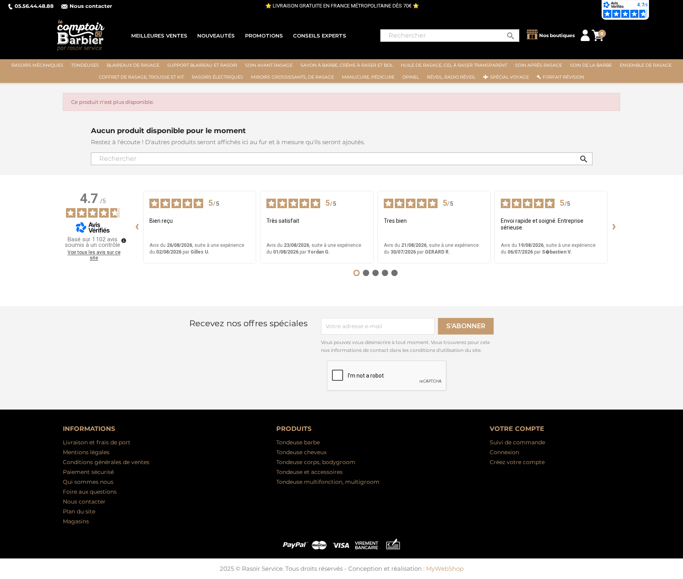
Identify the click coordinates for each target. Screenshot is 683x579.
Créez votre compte (517, 462)
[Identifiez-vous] (585, 35)
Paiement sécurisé (88, 472)
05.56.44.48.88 (34, 6)
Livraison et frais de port (96, 442)
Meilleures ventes (159, 35)
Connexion (504, 452)
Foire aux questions (90, 491)
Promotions (264, 35)
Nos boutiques (557, 35)
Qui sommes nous (88, 481)
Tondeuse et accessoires (309, 472)
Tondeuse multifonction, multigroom (327, 481)
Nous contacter (91, 6)
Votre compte (517, 428)
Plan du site (79, 511)
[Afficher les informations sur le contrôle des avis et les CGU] (124, 240)
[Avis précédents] (136, 227)
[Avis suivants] (613, 227)
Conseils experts (319, 35)
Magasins (76, 521)
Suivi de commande (517, 442)
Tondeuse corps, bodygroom (315, 462)
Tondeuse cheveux (301, 452)
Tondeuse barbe (298, 442)
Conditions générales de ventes (106, 462)
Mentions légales (86, 452)
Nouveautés (216, 35)
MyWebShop (445, 568)
